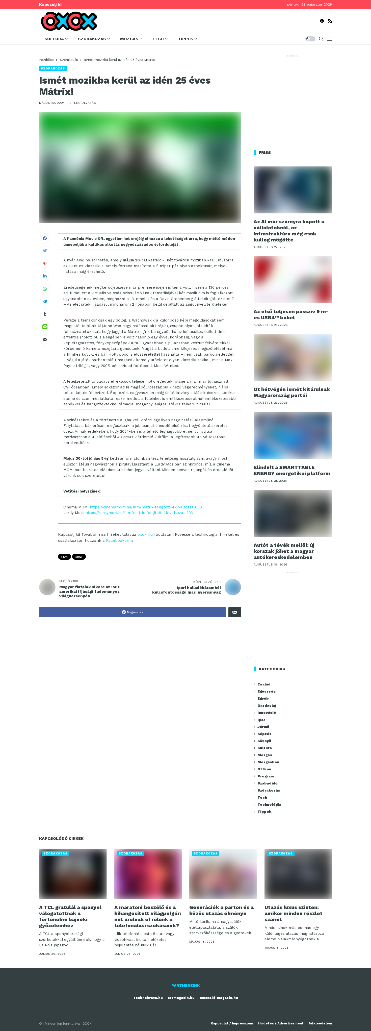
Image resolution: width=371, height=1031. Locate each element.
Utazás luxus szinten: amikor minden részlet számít (293, 913)
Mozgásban (268, 762)
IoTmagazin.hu (181, 998)
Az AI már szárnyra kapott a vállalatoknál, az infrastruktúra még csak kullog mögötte (289, 230)
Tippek (264, 811)
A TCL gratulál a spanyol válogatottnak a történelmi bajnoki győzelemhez (70, 916)
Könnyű (264, 741)
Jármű (263, 727)
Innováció (266, 712)
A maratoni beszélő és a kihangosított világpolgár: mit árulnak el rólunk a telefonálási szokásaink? (147, 916)
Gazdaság (266, 705)
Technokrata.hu (148, 998)
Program (265, 776)
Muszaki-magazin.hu (219, 998)
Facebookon (117, 540)
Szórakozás (69, 60)
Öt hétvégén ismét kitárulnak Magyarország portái (292, 392)
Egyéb (263, 698)
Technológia (269, 804)
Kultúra (264, 748)
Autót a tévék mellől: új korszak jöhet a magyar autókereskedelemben (284, 551)
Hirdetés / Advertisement (281, 1023)
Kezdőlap (46, 60)
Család (264, 684)
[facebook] (322, 21)
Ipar (261, 720)
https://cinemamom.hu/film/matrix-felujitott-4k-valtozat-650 (146, 507)
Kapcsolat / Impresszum (232, 1023)
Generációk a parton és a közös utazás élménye (221, 910)
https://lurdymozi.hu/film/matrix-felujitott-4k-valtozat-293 (139, 512)
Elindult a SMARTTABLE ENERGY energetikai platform (292, 470)
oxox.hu (145, 534)
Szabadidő (267, 783)
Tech (262, 797)
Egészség (266, 691)
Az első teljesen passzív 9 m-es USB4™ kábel (291, 314)
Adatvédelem (320, 1023)
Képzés (264, 734)
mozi (79, 556)
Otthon (264, 769)
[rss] (330, 21)
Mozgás (264, 755)
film (64, 556)
